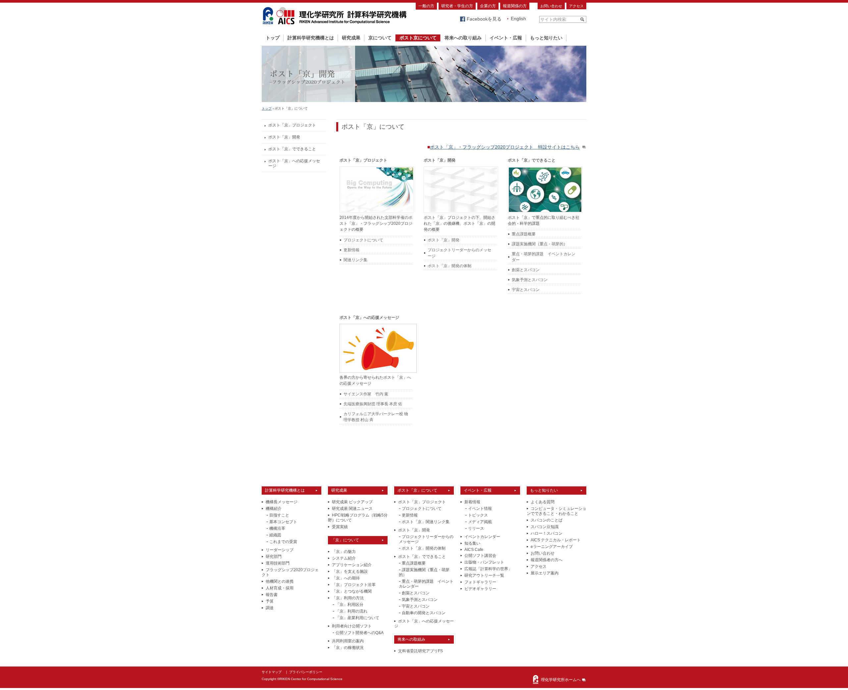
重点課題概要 (524, 234)
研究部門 (274, 557)
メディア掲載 (480, 522)
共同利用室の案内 (348, 641)
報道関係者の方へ (546, 560)
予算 (270, 601)
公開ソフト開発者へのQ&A (360, 633)
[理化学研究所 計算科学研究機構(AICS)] (335, 25)
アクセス (576, 6)
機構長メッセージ (281, 502)
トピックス (478, 515)
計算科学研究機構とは (311, 37)
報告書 (272, 595)
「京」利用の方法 (348, 598)
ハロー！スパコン (546, 533)
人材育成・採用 (279, 588)
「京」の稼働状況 (348, 648)
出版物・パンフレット (484, 562)
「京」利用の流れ (351, 611)
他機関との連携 (279, 581)
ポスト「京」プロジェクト (292, 125)
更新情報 (351, 250)
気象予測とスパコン (530, 279)
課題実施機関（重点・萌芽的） (539, 244)
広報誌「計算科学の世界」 (488, 569)
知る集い (472, 543)
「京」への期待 (346, 578)
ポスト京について (418, 37)
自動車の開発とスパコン (424, 613)
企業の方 (488, 6)
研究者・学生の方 (457, 6)
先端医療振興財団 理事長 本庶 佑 (373, 404)
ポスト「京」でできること (292, 149)
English (518, 18)
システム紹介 (344, 558)
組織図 (275, 535)
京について (380, 37)
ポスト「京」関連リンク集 (426, 522)
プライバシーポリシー (305, 672)
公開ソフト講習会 (480, 556)
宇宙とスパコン (526, 289)
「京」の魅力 (344, 552)
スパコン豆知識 (544, 527)
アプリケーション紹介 (352, 565)
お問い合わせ (551, 6)
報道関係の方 (515, 6)
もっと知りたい (546, 37)
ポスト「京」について (417, 490)
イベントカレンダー (482, 537)
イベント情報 (480, 509)
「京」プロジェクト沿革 (354, 585)
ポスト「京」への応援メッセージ (294, 163)
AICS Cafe (473, 550)
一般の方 (426, 6)
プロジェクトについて (363, 240)
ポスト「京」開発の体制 (449, 266)
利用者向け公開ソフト (352, 626)
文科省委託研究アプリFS (420, 651)
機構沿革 (277, 528)
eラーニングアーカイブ (552, 547)
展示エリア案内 (544, 573)
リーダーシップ (279, 550)
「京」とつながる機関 (352, 591)
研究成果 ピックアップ (352, 502)
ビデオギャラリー (480, 589)
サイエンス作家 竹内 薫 (366, 394)
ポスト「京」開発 (284, 137)
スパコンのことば (546, 520)
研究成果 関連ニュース (352, 509)
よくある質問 (543, 502)
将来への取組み (411, 639)
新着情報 (472, 502)
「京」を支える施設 (350, 571)
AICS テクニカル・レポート (556, 540)
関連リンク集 (355, 260)
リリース (476, 528)
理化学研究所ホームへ (561, 680)
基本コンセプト (283, 522)
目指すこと (279, 515)
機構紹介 (274, 509)
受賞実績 (340, 527)
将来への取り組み (463, 37)
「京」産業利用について (357, 618)
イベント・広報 (506, 37)
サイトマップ (272, 672)
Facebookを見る (484, 19)
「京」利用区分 (349, 605)
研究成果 (351, 37)
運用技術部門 (278, 563)
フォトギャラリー (480, 582)
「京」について (345, 540)
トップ (273, 37)
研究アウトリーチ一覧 (484, 575)
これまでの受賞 (283, 542)
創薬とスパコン (526, 270)
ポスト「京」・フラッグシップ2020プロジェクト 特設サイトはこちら (505, 147)
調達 (270, 608)
